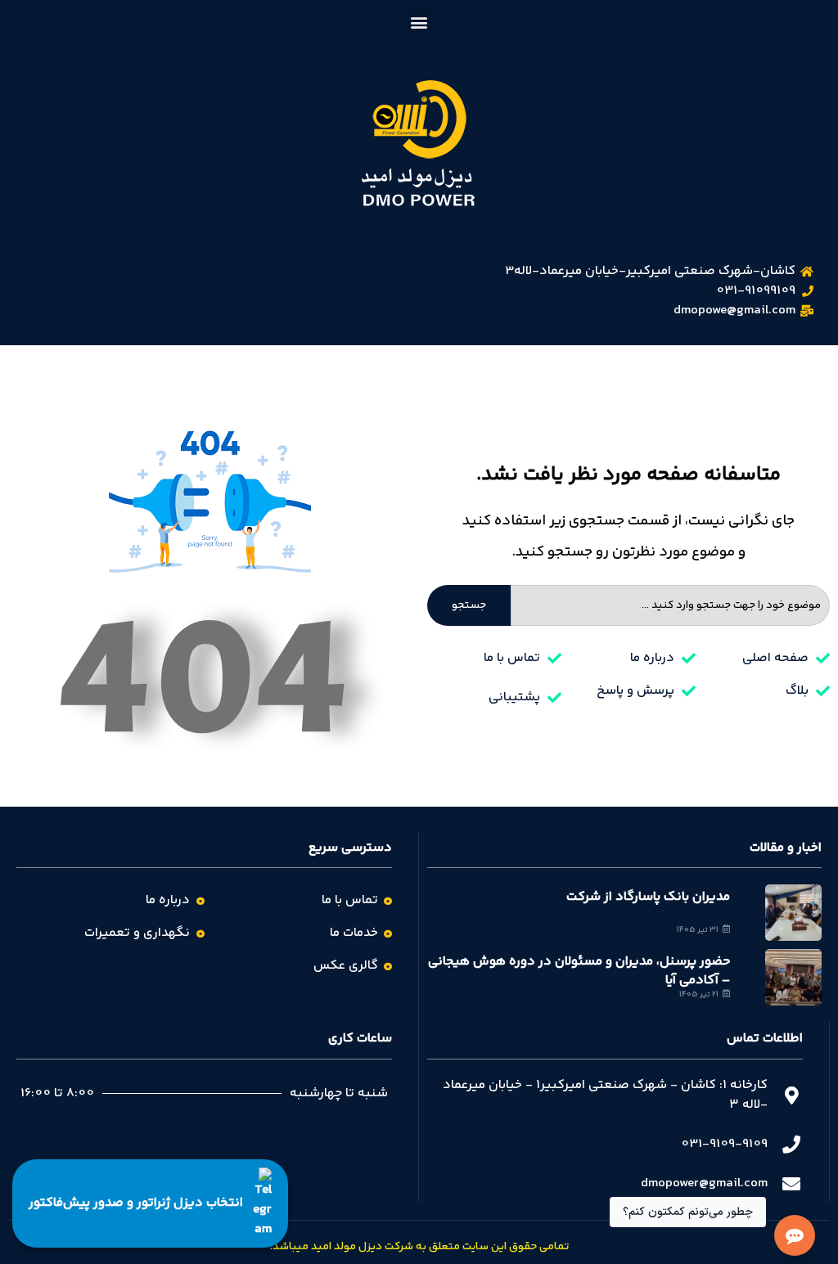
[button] (419, 21)
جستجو (469, 605)
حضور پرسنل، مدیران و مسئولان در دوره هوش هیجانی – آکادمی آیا (579, 970)
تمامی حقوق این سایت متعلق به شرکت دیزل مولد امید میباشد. (419, 1247)
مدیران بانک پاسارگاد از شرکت (648, 897)
